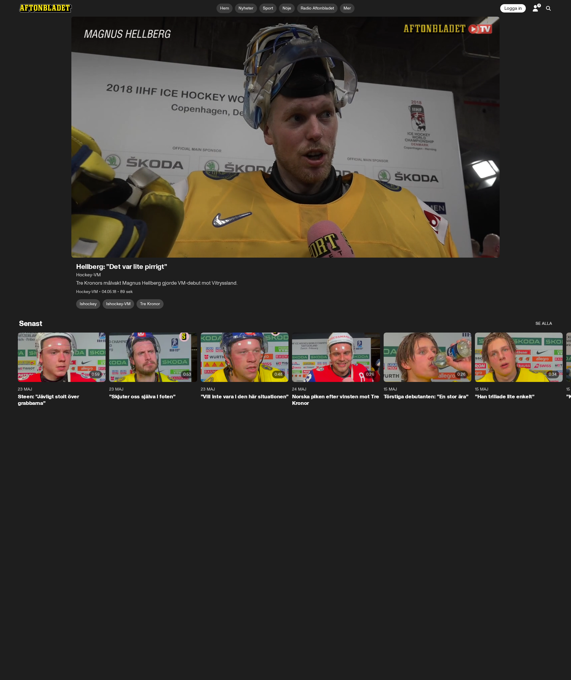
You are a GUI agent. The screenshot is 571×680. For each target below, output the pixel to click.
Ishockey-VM (118, 303)
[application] (285, 137)
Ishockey (88, 303)
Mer (347, 8)
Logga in (513, 8)
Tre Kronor (150, 303)
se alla (544, 323)
